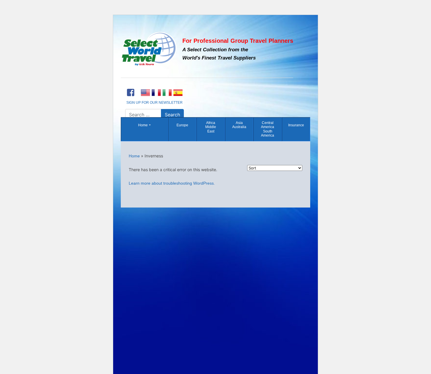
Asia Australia (239, 125)
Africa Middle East (210, 127)
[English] (145, 92)
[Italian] (167, 92)
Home (143, 125)
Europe (182, 125)
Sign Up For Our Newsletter (154, 103)
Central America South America (267, 129)
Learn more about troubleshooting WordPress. (172, 183)
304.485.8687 (154, 84)
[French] (156, 92)
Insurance (296, 125)
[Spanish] (177, 92)
